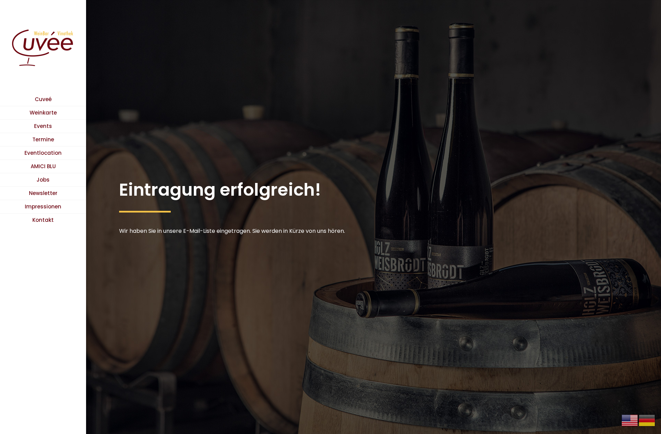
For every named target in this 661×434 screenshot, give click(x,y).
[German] (647, 420)
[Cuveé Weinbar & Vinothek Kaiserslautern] (43, 46)
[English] (630, 420)
